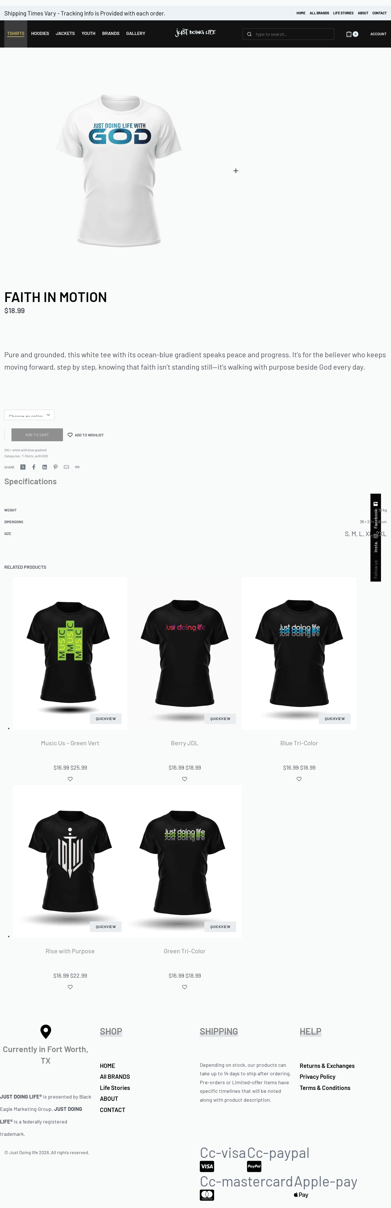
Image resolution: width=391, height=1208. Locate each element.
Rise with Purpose (70, 950)
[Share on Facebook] (33, 467)
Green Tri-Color (185, 950)
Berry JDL (185, 742)
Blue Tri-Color (299, 742)
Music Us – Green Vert (70, 742)
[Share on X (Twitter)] (22, 467)
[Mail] (66, 467)
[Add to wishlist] (70, 779)
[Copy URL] (77, 467)
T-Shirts (27, 456)
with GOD (41, 456)
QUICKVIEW (106, 718)
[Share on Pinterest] (55, 467)
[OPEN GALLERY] (118, 170)
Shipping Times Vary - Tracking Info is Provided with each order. (84, 13)
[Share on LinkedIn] (44, 467)
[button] (235, 170)
